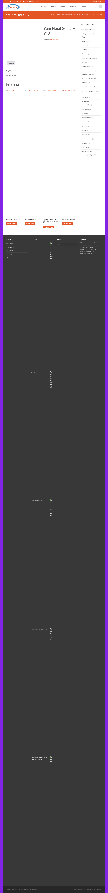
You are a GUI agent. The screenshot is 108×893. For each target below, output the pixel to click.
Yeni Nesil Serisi (54, 39)
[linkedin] (100, 2)
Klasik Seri (84, 82)
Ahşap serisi (85, 37)
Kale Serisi (84, 49)
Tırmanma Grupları (87, 139)
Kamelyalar (85, 113)
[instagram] (98, 2)
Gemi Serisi (85, 45)
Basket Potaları (86, 105)
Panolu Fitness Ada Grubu (89, 87)
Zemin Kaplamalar (86, 151)
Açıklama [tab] (11, 63)
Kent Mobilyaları (85, 101)
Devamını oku (11, 223)
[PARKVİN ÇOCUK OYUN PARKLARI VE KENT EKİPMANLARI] (13, 6)
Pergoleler (84, 122)
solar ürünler (85, 97)
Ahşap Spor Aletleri (87, 74)
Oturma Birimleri (86, 117)
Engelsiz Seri (85, 41)
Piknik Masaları (86, 126)
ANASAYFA (44, 7)
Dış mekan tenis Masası (88, 78)
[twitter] (96, 2)
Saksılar (84, 130)
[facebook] (94, 2)
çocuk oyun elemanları (87, 29)
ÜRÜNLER (53, 7)
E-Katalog (93, 7)
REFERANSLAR (74, 7)
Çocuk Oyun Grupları (86, 34)
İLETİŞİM (84, 7)
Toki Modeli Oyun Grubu (88, 58)
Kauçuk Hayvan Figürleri (88, 155)
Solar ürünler (85, 134)
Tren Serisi (84, 62)
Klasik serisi (85, 54)
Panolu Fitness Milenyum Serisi (90, 91)
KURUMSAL (63, 7)
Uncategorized (85, 147)
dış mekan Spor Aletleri (87, 71)
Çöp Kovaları (85, 109)
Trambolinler (85, 143)
